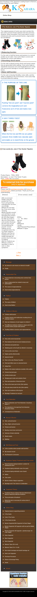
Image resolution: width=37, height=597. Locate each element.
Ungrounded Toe (11, 274)
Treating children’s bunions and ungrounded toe (18, 329)
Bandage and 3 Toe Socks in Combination (16, 483)
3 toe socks (8, 477)
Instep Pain (8, 366)
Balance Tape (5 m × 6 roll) (12, 547)
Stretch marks (8, 436)
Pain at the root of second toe (12, 339)
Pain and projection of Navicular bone (15, 381)
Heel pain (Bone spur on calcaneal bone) (16, 363)
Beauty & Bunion (11, 417)
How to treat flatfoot (10, 305)
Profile (6, 268)
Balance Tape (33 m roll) (11, 544)
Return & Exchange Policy (12, 559)
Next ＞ (18, 255)
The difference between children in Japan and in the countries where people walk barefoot (19, 325)
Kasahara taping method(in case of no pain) (16, 468)
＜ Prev (18, 252)
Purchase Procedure (10, 556)
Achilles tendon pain (10, 375)
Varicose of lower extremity (12, 433)
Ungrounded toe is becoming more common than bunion (18, 278)
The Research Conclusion (12, 454)
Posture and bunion (10, 427)
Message (9, 262)
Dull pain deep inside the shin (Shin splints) (16, 387)
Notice (6, 474)
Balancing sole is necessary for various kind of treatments (17, 501)
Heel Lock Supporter (10, 553)
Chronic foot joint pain (11, 372)
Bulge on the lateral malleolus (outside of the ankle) (18, 369)
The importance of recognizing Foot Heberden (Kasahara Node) (17, 408)
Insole (6, 562)
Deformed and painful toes (12, 345)
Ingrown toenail (9, 357)
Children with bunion (10, 314)
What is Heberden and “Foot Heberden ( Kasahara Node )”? (18, 403)
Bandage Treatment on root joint (13, 393)
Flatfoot (8, 296)
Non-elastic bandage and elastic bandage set (17, 550)
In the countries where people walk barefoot (16, 448)
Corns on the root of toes (11, 351)
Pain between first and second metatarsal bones (18, 342)
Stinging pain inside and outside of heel (15, 378)
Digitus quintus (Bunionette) (12, 354)
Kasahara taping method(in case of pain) (16, 471)
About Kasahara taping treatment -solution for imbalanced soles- (17, 464)
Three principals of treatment (12, 497)
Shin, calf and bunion (10, 421)
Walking (7, 439)
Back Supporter (9, 538)
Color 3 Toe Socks (10, 517)
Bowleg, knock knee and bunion (13, 430)
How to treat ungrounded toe (12, 290)
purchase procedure (17, 189)
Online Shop (10, 507)
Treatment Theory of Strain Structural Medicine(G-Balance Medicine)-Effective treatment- (18, 493)
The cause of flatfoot (10, 302)
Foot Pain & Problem (12, 335)
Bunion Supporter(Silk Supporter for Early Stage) (18, 523)
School (8, 568)
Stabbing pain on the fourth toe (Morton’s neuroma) (18, 348)
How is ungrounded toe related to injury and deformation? (16, 283)
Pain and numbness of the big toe (14, 390)
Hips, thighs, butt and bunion (12, 424)
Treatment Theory (11, 489)
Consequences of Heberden (12, 411)
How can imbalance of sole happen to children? (17, 322)
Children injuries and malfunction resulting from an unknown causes (18, 318)
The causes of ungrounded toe (13, 287)
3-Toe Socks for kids (10, 520)
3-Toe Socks (8, 514)
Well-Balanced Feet (12, 445)
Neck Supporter (9, 541)
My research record (10, 451)
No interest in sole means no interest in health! (17, 265)
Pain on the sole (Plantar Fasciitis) (14, 360)
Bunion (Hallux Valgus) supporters (14, 480)
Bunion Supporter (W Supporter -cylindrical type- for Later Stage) (18, 531)
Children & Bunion (11, 311)
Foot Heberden (10, 399)
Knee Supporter (9, 535)
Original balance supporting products (15, 511)
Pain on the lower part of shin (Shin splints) (16, 384)
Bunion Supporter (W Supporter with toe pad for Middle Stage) (19, 527)
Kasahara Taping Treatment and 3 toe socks (19, 460)
